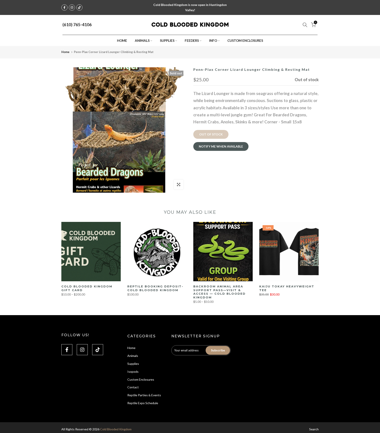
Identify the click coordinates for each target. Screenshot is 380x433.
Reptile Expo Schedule (142, 403)
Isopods (133, 371)
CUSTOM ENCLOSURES (245, 40)
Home (65, 52)
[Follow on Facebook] (64, 7)
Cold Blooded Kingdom (116, 429)
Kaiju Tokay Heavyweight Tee (286, 288)
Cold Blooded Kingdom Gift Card (86, 288)
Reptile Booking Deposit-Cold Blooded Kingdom (155, 288)
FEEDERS (192, 40)
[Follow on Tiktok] (79, 7)
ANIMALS (142, 40)
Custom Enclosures (140, 379)
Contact (133, 387)
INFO (213, 40)
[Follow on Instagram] (72, 7)
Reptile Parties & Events (144, 395)
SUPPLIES (167, 40)
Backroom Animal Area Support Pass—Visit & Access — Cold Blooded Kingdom (219, 292)
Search (314, 429)
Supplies (133, 363)
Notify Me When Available (221, 146)
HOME (122, 40)
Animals (132, 356)
